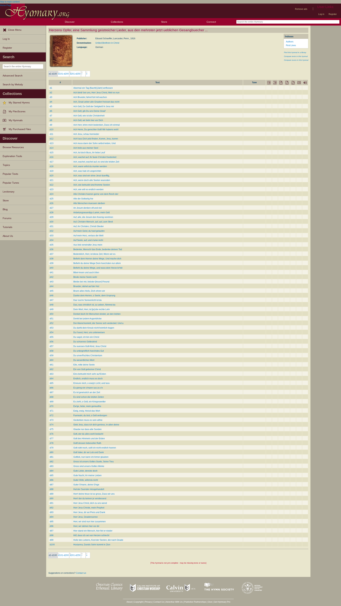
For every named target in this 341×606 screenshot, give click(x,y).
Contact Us (158, 602)
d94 (51, 517)
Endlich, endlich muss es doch (88, 378)
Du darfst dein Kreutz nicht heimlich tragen (93, 328)
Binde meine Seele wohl (85, 277)
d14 (51, 148)
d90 (51, 498)
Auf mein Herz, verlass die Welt (88, 235)
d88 (51, 489)
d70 (51, 406)
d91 (51, 503)
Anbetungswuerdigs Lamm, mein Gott (91, 212)
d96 (51, 526)
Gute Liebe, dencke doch (85, 471)
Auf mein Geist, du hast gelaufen (89, 231)
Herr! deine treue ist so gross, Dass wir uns (94, 494)
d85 (51, 475)
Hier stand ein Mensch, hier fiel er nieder (92, 531)
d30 (51, 222)
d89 (51, 494)
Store (164, 21)
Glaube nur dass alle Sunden (87, 429)
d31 (51, 226)
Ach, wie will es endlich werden (88, 189)
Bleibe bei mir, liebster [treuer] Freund (91, 281)
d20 (51, 175)
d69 (51, 401)
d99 (51, 540)
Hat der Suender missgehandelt (88, 489)
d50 (51, 314)
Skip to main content (10, 2)
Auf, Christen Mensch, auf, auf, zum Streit (93, 222)
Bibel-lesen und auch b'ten (86, 272)
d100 (52, 544)
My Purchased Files (20, 129)
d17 (51, 162)
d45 (51, 291)
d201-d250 (75, 74)
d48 (51, 305)
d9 (51, 125)
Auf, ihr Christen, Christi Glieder (88, 226)
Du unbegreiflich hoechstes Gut (88, 351)
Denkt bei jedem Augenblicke (87, 318)
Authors (289, 41)
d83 (51, 466)
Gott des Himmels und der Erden (89, 438)
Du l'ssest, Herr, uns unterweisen (89, 332)
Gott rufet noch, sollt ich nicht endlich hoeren (94, 448)
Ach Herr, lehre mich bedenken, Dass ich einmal (96, 125)
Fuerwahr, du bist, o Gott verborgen (90, 415)
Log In (6, 39)
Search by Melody (13, 84)
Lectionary (8, 191)
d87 (51, 484)
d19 (51, 171)
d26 (51, 203)
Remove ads (301, 9)
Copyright (138, 602)
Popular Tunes (11, 182)
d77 (51, 438)
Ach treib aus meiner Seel (85, 148)
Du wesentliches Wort (83, 360)
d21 (51, 180)
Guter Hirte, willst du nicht (85, 480)
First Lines (291, 45)
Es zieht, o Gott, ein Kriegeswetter (89, 401)
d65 (51, 383)
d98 (51, 535)
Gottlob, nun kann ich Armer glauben (91, 457)
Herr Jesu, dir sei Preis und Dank (89, 512)
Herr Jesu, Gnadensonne (85, 517)
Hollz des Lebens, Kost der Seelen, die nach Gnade (98, 540)
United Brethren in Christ (107, 43)
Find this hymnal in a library (295, 52)
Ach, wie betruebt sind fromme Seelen (91, 185)
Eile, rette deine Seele (84, 364)
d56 (51, 341)
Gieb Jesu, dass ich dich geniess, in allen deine (96, 424)
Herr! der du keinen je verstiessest (89, 498)
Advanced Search (13, 75)
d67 (51, 392)
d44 (51, 286)
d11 (51, 134)
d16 (51, 157)
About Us (8, 236)
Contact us (81, 573)
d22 (51, 185)
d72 (51, 415)
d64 (51, 378)
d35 (51, 245)
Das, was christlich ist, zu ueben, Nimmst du (94, 305)
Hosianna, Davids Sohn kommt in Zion (91, 544)
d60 (51, 360)
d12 (51, 138)
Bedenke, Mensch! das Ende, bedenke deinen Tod (97, 249)
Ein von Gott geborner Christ (87, 369)
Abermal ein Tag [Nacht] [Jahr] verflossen (93, 88)
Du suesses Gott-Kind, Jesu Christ (89, 346)
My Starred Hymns (19, 102)
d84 (51, 471)
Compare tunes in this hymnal (296, 60)
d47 (51, 300)
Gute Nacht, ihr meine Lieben (87, 475)
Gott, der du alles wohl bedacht (88, 434)
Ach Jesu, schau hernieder (86, 134)
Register (333, 14)
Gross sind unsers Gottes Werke (88, 466)
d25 (51, 198)
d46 (51, 295)
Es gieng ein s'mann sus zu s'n (88, 388)
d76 (51, 434)
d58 (51, 351)
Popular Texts (10, 174)
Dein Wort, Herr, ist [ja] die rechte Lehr (91, 309)
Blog (5, 209)
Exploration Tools (12, 156)
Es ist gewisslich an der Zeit (86, 392)
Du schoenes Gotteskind (85, 341)
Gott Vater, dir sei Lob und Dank (88, 452)
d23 (51, 189)
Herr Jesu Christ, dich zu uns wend (90, 503)
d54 (51, 332)
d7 (51, 115)
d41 (51, 272)
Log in (321, 14)
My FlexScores (17, 111)
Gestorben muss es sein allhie (87, 420)
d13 (51, 143)
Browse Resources (13, 147)
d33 (51, 235)
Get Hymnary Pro (222, 602)
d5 (51, 106)
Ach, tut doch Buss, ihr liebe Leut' (89, 152)
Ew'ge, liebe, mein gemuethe (87, 406)
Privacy (148, 602)
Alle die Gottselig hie (83, 198)
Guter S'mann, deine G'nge (86, 484)
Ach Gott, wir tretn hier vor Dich (88, 120)
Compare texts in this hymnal (296, 56)
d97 (51, 531)
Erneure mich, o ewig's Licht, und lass (91, 383)
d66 (51, 388)
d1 (51, 88)
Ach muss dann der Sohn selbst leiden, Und (94, 143)
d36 (51, 249)
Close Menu (14, 30)
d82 (51, 461)
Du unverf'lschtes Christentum (87, 355)
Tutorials (7, 227)
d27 (51, 208)
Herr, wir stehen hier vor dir (86, 526)
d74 (51, 424)
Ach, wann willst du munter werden (90, 166)
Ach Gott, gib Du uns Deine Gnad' (89, 111)
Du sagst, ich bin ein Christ (86, 337)
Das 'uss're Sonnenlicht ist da (87, 300)
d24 (51, 194)
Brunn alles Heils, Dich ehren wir (89, 291)
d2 (51, 92)
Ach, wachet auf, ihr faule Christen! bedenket (94, 157)
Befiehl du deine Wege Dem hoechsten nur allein (97, 263)
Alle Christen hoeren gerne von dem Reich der (95, 194)
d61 (51, 364)
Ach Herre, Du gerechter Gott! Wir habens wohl (95, 129)
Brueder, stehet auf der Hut (86, 286)
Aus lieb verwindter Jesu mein (87, 245)
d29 (51, 217)
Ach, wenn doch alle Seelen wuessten (91, 180)
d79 (51, 448)
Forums (7, 218)
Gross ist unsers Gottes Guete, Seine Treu (93, 461)
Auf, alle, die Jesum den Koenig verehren (93, 217)
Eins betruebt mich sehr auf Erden (89, 374)
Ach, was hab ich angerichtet (87, 171)
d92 (51, 507)
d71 (51, 411)
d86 (51, 480)
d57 (51, 346)
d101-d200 (63, 74)
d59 (51, 355)
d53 (51, 328)
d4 (51, 102)
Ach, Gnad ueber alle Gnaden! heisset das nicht (96, 102)
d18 (51, 166)
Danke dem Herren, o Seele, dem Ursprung (94, 295)
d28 (51, 212)
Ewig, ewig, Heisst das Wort (86, 411)
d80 (51, 452)
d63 (51, 374)
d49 (51, 309)
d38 (51, 258)
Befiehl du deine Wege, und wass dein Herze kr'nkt (97, 268)
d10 (51, 129)
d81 (51, 457)
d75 (51, 429)
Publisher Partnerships (195, 602)
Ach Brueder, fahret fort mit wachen (90, 97)
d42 (51, 277)
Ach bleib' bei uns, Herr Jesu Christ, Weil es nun (96, 92)
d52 (51, 323)
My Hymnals (16, 120)
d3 (51, 97)
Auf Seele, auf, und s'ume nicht (88, 240)
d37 (51, 254)
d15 (51, 152)
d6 (51, 111)
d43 (51, 281)
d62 (51, 369)
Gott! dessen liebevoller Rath (87, 443)
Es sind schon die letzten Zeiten (88, 397)
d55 (51, 337)
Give (210, 602)
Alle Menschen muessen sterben (89, 203)
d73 (51, 420)
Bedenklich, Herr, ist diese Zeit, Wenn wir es (94, 254)
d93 (51, 512)
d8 (51, 120)
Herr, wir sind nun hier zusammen (89, 521)
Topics (6, 165)
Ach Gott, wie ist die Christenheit (88, 115)
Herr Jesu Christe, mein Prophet (88, 507)
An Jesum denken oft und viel (87, 208)
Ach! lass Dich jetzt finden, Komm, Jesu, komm (95, 138)
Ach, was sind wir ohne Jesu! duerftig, (91, 175)
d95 (51, 521)
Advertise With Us (174, 602)
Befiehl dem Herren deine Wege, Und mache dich (97, 258)
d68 (51, 397)
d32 (51, 231)
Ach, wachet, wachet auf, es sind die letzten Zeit (96, 162)
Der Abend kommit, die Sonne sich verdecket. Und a (98, 323)
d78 (51, 443)
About (129, 602)
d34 (51, 240)
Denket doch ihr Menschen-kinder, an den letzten (97, 314)
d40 (51, 268)
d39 (51, 263)
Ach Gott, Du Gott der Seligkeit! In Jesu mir (93, 106)
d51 (51, 318)
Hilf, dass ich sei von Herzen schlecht (91, 535)
